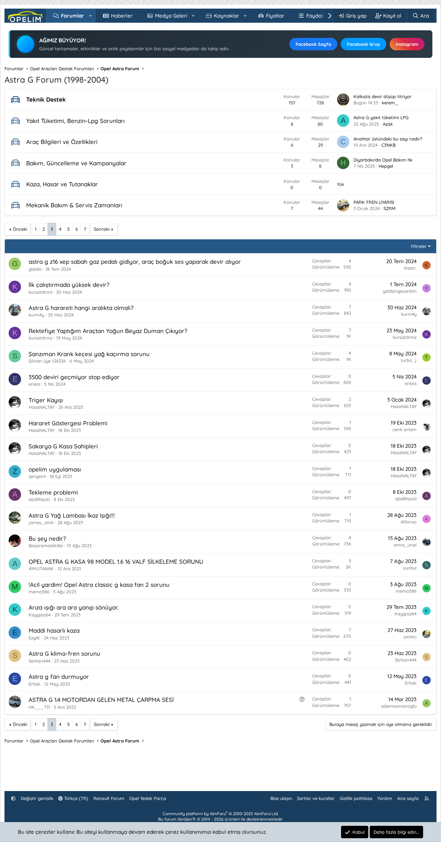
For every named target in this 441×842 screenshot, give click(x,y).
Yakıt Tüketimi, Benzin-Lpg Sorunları (75, 120)
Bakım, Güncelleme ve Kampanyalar (76, 163)
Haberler (122, 15)
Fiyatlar (275, 15)
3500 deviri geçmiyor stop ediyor (74, 377)
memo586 (39, 591)
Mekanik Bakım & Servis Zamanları (74, 205)
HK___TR (39, 707)
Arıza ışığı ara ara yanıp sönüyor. (73, 607)
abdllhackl (39, 499)
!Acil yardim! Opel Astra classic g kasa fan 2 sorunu (99, 584)
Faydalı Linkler (323, 15)
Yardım (384, 798)
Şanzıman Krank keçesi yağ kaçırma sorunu (89, 353)
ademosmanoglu (399, 706)
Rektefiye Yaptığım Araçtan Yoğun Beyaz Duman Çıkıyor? (108, 330)
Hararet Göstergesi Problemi (68, 423)
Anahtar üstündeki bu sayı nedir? (387, 139)
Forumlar (72, 15)
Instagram (407, 44)
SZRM (389, 208)
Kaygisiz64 (40, 614)
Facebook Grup (363, 44)
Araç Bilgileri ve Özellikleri (62, 141)
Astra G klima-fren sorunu (64, 653)
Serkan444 (39, 661)
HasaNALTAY (41, 407)
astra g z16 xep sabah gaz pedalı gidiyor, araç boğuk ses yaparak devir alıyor (135, 261)
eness (34, 384)
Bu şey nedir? (47, 538)
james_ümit (41, 522)
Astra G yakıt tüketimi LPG (381, 117)
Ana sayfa (408, 798)
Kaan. (410, 268)
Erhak (34, 684)
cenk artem (404, 429)
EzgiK (34, 638)
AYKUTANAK (41, 568)
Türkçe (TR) (75, 798)
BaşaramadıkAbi (46, 545)
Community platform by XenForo (220, 813)
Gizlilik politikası (356, 798)
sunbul (410, 568)
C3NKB (388, 145)
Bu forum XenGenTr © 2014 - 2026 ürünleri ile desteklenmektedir (220, 819)
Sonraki (102, 229)
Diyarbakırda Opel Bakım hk (382, 160)
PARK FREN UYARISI (373, 202)
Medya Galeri (171, 15)
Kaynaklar (226, 15)
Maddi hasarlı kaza (54, 630)
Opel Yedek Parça (147, 798)
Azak (388, 124)
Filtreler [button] (419, 246)
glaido (35, 269)
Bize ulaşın (281, 798)
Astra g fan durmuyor (59, 676)
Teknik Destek (46, 99)
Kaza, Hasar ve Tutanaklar (62, 184)
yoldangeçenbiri (400, 291)
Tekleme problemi (53, 492)
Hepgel (386, 166)
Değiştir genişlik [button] (37, 798)
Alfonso (409, 521)
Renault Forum (108, 798)
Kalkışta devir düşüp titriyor (382, 96)
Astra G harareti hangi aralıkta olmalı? (81, 307)
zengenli (37, 476)
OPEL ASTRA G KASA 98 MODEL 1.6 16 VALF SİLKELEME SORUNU (116, 561)
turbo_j (409, 360)
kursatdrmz (40, 292)
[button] (90, 16)
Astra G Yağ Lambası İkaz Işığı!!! (72, 515)
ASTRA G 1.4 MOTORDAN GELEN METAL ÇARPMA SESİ (101, 699)
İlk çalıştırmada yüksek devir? (69, 284)
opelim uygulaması (55, 469)
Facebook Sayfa (313, 44)
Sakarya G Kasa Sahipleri (63, 446)
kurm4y (36, 315)
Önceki (20, 229)
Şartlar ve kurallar (316, 798)
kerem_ (390, 102)
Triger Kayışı (46, 400)
